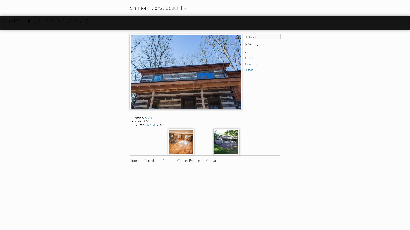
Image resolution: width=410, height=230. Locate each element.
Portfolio (249, 70)
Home (134, 161)
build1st (148, 117)
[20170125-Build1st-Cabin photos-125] (186, 108)
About (248, 52)
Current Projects (253, 64)
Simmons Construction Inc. (159, 8)
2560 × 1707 (150, 124)
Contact (249, 58)
